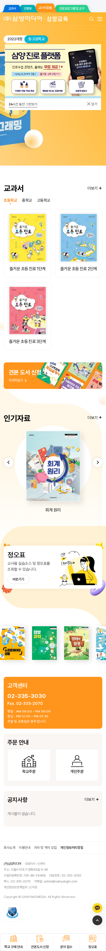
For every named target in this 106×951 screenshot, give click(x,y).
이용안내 (24, 848)
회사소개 (9, 848)
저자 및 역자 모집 (45, 848)
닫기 (94, 104)
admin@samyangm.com (60, 881)
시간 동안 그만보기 (23, 104)
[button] (8, 462)
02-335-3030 (26, 696)
